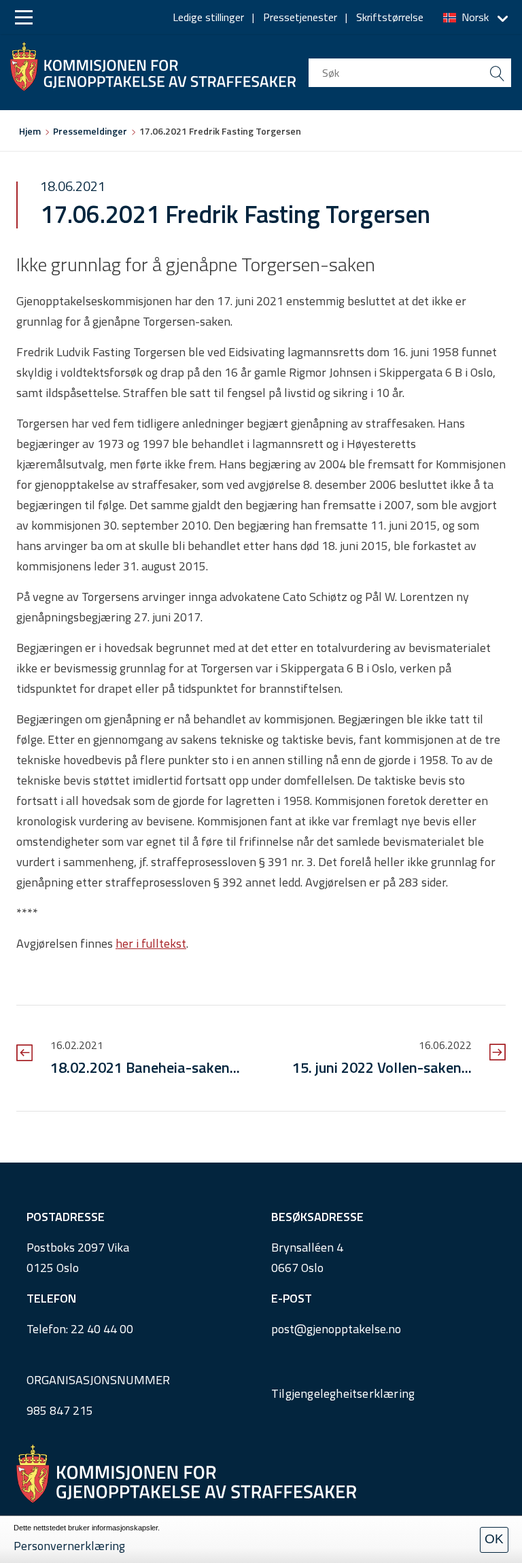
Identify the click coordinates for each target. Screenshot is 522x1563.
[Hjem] (153, 63)
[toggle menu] (24, 17)
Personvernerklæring (69, 1545)
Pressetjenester (300, 17)
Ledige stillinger (208, 17)
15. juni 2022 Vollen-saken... (382, 1067)
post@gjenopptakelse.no (336, 1329)
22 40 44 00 (102, 1329)
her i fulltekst (151, 943)
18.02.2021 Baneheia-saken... (145, 1067)
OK (494, 1539)
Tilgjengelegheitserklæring (343, 1393)
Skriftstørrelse (389, 17)
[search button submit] (497, 73)
